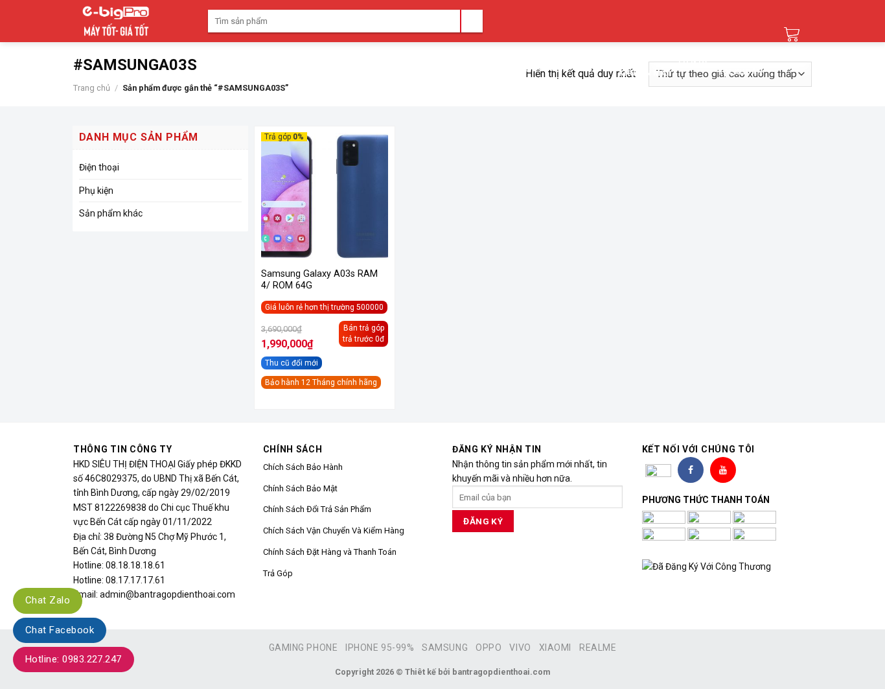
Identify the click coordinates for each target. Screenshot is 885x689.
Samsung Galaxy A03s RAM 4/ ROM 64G (319, 280)
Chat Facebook (59, 630)
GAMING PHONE (303, 647)
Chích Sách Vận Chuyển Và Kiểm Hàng (333, 530)
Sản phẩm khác (111, 213)
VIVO (520, 647)
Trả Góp (278, 573)
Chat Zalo (47, 600)
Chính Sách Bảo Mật (300, 488)
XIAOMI (555, 647)
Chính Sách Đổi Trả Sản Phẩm (317, 509)
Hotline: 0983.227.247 (73, 659)
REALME (597, 647)
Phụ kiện (96, 190)
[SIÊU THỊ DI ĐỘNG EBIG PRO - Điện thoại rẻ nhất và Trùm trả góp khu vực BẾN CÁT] (131, 21)
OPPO (488, 647)
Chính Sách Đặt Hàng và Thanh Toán (330, 552)
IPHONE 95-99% (379, 647)
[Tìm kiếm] (471, 21)
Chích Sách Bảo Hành (303, 467)
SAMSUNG (445, 647)
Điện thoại (99, 167)
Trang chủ (91, 88)
